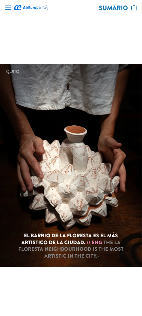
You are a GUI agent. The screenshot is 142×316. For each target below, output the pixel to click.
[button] (8, 8)
